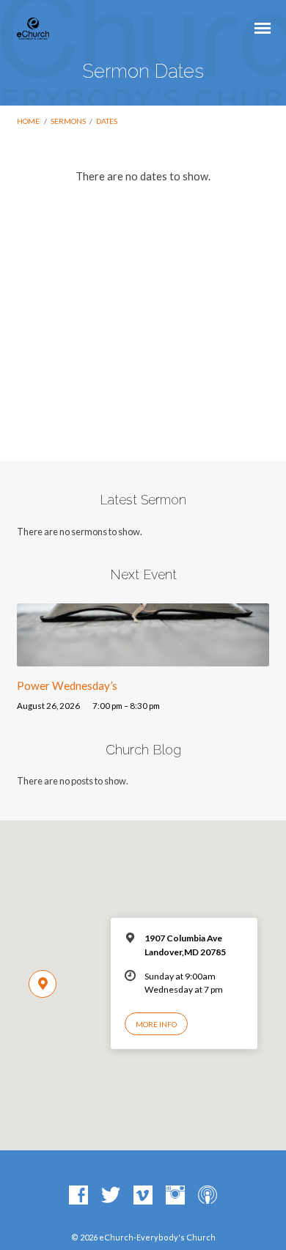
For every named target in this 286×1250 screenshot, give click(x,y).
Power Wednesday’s (67, 685)
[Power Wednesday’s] (142, 657)
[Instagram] (175, 1195)
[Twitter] (110, 1195)
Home (28, 121)
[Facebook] (78, 1195)
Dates (106, 121)
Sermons (68, 121)
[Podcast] (207, 1195)
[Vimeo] (143, 1195)
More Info (156, 1024)
